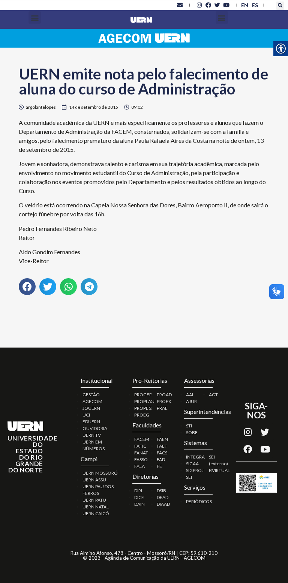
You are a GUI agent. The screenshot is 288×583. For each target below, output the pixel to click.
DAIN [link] (139, 504)
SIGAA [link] (192, 463)
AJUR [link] (191, 401)
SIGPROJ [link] (195, 470)
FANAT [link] (141, 453)
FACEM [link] (141, 439)
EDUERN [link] (91, 421)
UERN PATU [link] (94, 500)
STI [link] (189, 426)
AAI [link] (189, 394)
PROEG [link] (141, 415)
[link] (180, 4)
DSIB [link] (161, 490)
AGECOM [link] (92, 401)
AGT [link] (213, 394)
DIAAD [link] (163, 504)
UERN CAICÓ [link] (95, 513)
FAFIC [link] (140, 446)
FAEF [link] (162, 446)
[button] (280, 5)
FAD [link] (161, 459)
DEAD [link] (162, 497)
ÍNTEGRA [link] (195, 457)
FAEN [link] (162, 439)
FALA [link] (139, 466)
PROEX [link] (164, 401)
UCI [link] (86, 415)
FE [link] (159, 466)
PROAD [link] (164, 394)
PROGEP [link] (143, 394)
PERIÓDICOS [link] (199, 501)
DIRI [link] (138, 490)
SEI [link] (189, 477)
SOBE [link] (192, 432)
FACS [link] (162, 453)
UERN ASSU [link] (94, 480)
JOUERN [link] (91, 408)
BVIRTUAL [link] (219, 470)
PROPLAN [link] (144, 401)
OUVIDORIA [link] (94, 428)
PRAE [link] (162, 408)
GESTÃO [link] (91, 394)
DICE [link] (139, 497)
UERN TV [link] (91, 435)
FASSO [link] (141, 459)
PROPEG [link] (143, 408)
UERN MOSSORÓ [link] (100, 473)
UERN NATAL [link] (95, 507)
